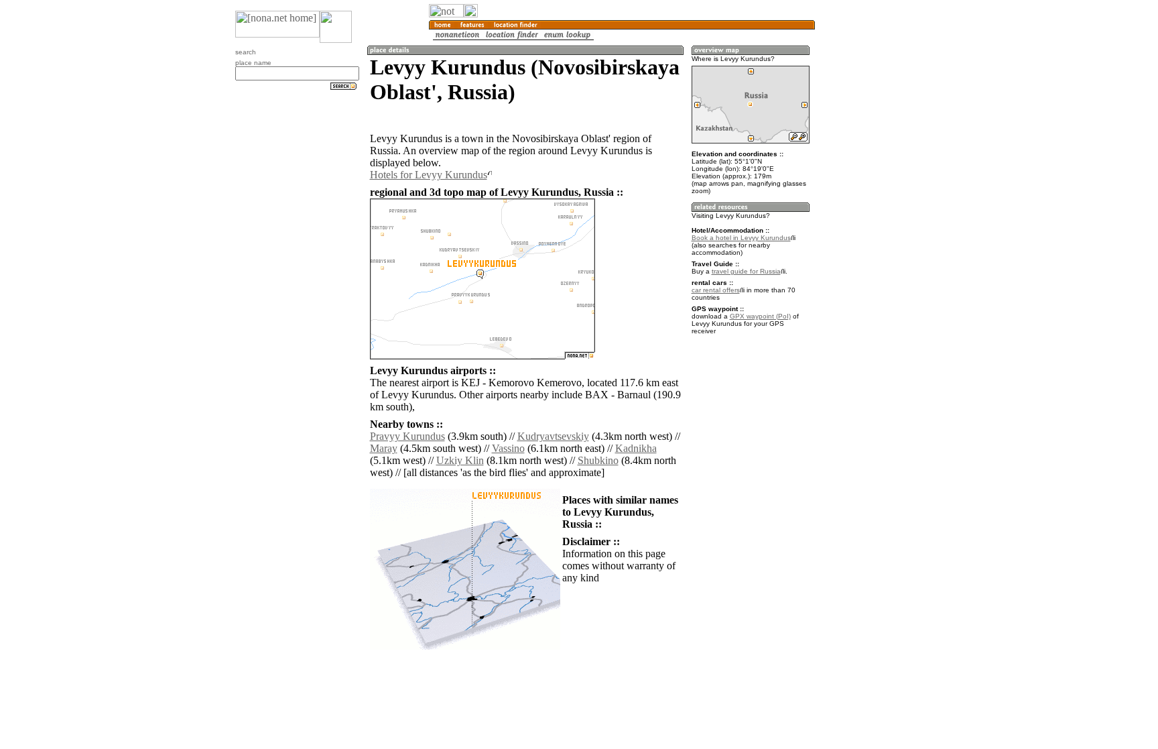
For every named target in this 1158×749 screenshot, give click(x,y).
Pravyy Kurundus (407, 436)
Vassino (508, 448)
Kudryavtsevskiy (553, 436)
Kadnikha (636, 448)
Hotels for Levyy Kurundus (428, 174)
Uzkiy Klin (460, 460)
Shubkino (598, 460)
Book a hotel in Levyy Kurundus (741, 237)
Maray (383, 448)
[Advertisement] (879, 221)
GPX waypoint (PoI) (760, 316)
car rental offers (716, 290)
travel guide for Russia (746, 271)
